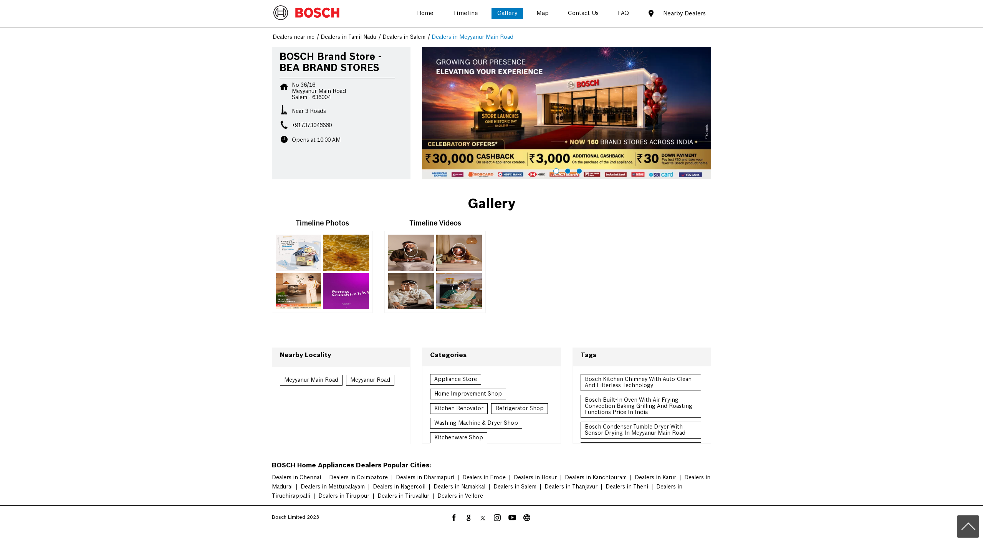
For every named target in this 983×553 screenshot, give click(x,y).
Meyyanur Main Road (311, 380)
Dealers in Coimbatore (358, 477)
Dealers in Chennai (296, 477)
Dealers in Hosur (535, 477)
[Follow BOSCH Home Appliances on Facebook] (453, 517)
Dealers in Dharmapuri (425, 477)
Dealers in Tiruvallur (403, 496)
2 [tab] (567, 170)
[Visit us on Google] (468, 517)
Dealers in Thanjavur (570, 487)
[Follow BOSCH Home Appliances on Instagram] (497, 517)
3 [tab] (578, 170)
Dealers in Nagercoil (399, 487)
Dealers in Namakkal (459, 487)
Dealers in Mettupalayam (333, 487)
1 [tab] (555, 170)
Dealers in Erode (484, 477)
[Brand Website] (526, 517)
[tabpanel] (567, 113)
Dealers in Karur (655, 477)
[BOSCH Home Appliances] (306, 13)
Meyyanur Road (370, 380)
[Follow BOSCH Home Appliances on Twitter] (483, 517)
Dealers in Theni (627, 487)
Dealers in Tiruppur (343, 496)
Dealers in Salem (514, 487)
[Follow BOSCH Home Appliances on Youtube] (512, 517)
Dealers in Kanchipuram (596, 477)
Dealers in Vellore (460, 496)
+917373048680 (312, 125)
